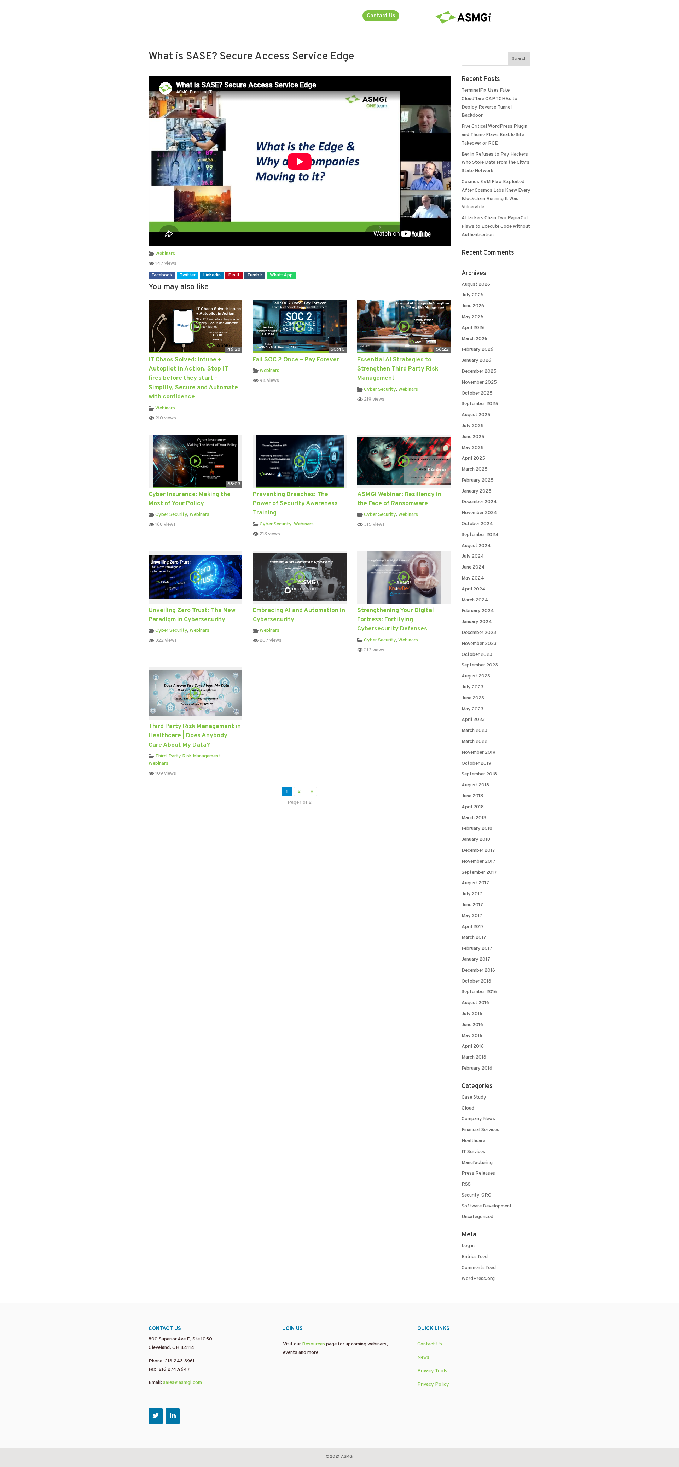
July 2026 (472, 295)
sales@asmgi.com (182, 1383)
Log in (468, 1246)
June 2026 (473, 306)
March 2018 (474, 818)
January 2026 (476, 360)
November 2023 (479, 644)
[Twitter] (156, 1416)
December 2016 (478, 970)
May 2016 (472, 1036)
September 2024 (480, 535)
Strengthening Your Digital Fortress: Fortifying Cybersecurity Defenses (395, 619)
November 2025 (479, 382)
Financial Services (480, 1130)
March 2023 (474, 731)
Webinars (165, 254)
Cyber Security (380, 389)
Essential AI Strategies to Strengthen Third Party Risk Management (397, 369)
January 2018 (476, 840)
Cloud (468, 1108)
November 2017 (478, 861)
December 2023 (479, 633)
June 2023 (473, 698)
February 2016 (477, 1068)
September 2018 (479, 774)
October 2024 (477, 524)
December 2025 (479, 371)
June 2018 (472, 796)
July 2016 (472, 1014)
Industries (334, 16)
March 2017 (474, 938)
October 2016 (476, 981)
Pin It (234, 275)
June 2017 (472, 905)
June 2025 (473, 437)
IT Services (473, 1152)
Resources (313, 1344)
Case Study (474, 1097)
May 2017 (472, 916)
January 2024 (477, 622)
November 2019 (478, 753)
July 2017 (472, 894)
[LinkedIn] (173, 1416)
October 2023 (477, 655)
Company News (478, 1119)
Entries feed (475, 1257)
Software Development (487, 1206)
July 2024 (473, 556)
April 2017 (473, 927)
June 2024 (473, 567)
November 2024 (479, 513)
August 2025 (476, 415)
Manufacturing (477, 1163)
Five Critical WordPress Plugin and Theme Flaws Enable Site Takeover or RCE (494, 134)
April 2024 (474, 589)
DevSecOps (162, 16)
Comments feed (479, 1268)
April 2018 (473, 807)
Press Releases (478, 1173)
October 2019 (476, 764)
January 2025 (477, 491)
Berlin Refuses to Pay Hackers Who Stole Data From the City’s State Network (495, 162)
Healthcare (473, 1141)
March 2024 (475, 600)
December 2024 (479, 502)
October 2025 (477, 393)
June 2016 (472, 1025)
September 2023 (480, 665)
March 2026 (474, 339)
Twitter (188, 275)
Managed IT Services (211, 16)
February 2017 (477, 948)
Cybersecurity (264, 16)
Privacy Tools (432, 1371)
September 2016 (479, 992)
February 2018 (477, 829)
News (423, 1358)
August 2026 (476, 284)
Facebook (161, 275)
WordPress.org (478, 1279)
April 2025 (473, 458)
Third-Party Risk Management (187, 756)
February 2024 (478, 611)
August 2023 (476, 676)
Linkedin (212, 275)
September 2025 (480, 404)
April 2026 (473, 328)
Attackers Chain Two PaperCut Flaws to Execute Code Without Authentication (496, 226)
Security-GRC (476, 1195)
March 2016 (474, 1057)
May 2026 (472, 317)
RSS (466, 1184)
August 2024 (476, 546)
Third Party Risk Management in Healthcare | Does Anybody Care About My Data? (195, 735)
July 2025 (473, 426)
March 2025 (475, 469)
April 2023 (473, 720)
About (298, 16)
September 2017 (479, 872)
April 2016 (473, 1046)
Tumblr (254, 275)
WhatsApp (281, 275)
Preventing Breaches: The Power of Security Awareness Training (295, 503)
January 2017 (476, 959)
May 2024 (473, 578)
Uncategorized (477, 1217)
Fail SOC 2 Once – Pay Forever (296, 360)
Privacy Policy (433, 1384)
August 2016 (475, 1003)
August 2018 (475, 785)
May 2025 (473, 448)
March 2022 (474, 742)
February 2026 (477, 350)
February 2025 (478, 480)
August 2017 (475, 883)
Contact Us (381, 16)
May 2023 (472, 709)
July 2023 (472, 687)
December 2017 (478, 851)
